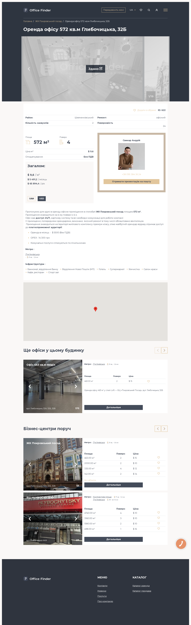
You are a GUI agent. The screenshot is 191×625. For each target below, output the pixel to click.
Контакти (102, 586)
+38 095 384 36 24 (131, 174)
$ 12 (135, 468)
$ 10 (135, 463)
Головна (27, 21)
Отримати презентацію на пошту (131, 181)
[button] (95, 309)
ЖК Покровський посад (48, 21)
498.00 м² (89, 529)
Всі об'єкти (90, 480)
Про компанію (105, 601)
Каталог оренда (141, 586)
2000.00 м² (90, 463)
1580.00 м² (90, 523)
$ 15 (135, 458)
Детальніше (113, 407)
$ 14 (135, 474)
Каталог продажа (142, 591)
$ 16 (135, 529)
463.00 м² (89, 458)
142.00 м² (89, 474)
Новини (101, 591)
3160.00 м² (89, 518)
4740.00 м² (90, 513)
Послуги (102, 596)
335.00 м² (89, 468)
